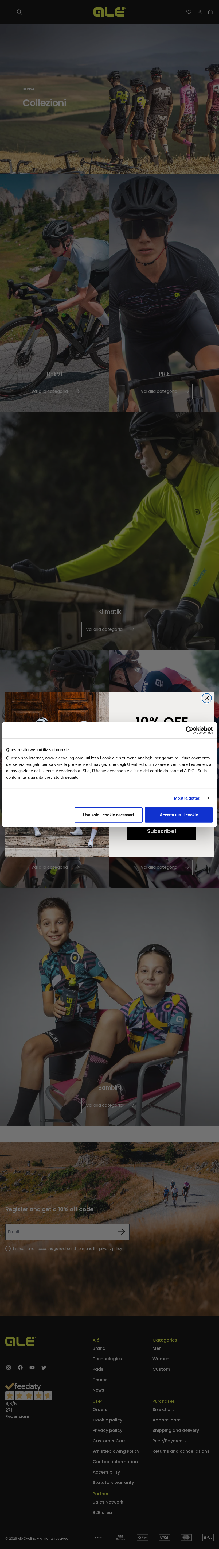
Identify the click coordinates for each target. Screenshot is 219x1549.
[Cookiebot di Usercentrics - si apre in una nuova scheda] (189, 730)
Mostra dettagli (188, 797)
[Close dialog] (207, 698)
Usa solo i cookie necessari (108, 815)
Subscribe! (161, 831)
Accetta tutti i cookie (179, 815)
